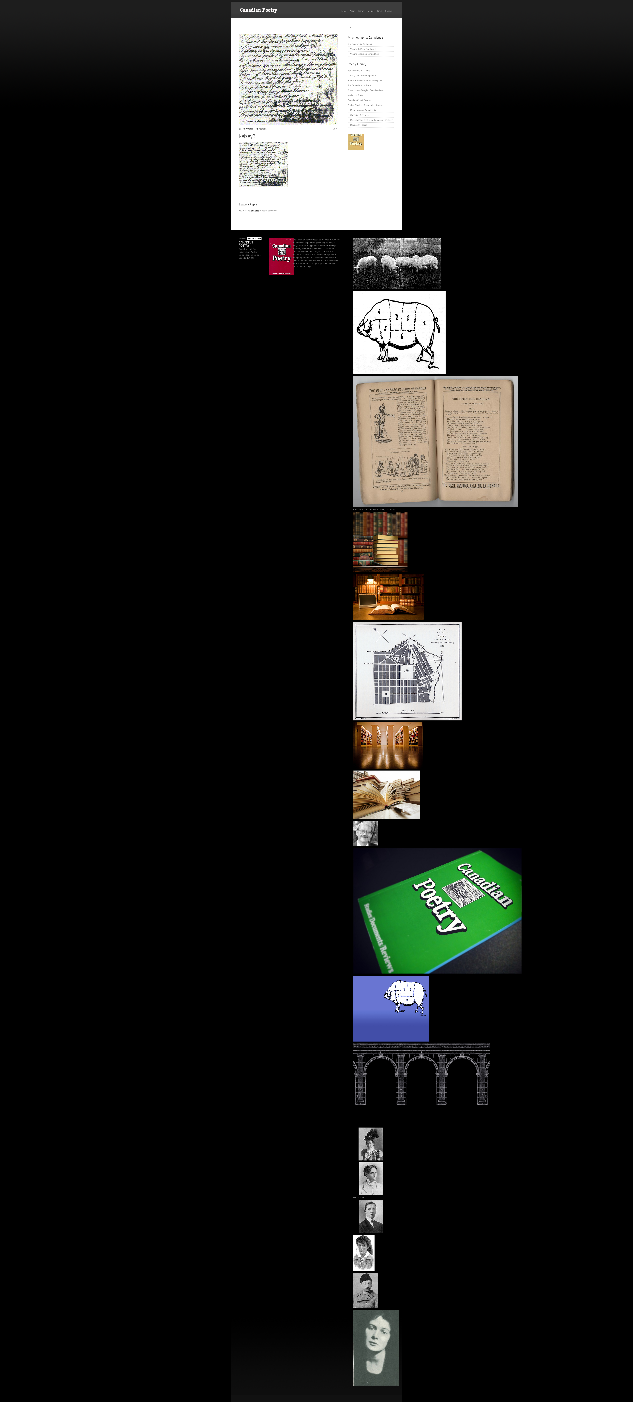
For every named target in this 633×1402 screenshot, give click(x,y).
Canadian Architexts (359, 115)
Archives (242, 239)
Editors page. (306, 266)
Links (379, 11)
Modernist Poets (355, 95)
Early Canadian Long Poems (363, 75)
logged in (255, 211)
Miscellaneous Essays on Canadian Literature (371, 120)
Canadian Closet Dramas (359, 100)
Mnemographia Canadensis (360, 44)
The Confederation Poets (359, 85)
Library (361, 11)
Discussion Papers (358, 125)
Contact (388, 11)
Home (344, 11)
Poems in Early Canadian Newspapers (366, 80)
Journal (371, 11)
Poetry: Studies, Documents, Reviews (365, 105)
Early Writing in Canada (359, 70)
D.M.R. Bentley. (329, 260)
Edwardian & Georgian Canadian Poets (366, 90)
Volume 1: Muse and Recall (363, 49)
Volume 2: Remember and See (364, 54)
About (352, 11)
